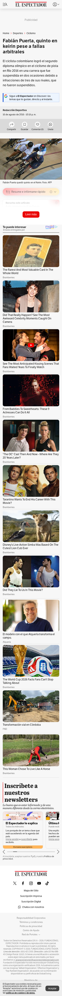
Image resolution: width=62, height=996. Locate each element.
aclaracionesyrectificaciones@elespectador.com (37, 960)
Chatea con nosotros (33, 907)
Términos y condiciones (31, 922)
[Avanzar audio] (50, 216)
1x (55, 216)
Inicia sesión (12, 839)
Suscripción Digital (31, 901)
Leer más (31, 214)
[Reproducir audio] (8, 212)
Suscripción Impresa (31, 896)
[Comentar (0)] (37, 125)
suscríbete (26, 839)
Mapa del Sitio (31, 890)
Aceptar (52, 988)
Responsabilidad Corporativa (31, 918)
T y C (33, 856)
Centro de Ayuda (31, 930)
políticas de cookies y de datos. (20, 993)
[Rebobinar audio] (45, 216)
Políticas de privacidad (31, 926)
